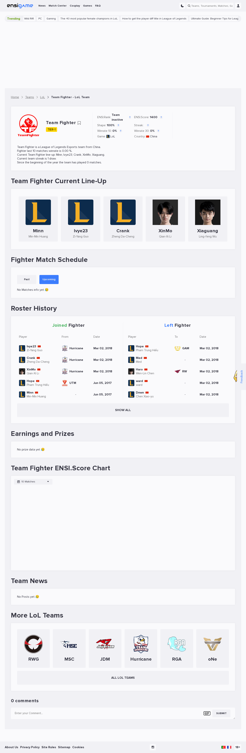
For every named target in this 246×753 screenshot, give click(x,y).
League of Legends (53, 147)
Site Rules (49, 747)
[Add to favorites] (79, 122)
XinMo (87, 155)
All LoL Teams (123, 678)
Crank (77, 155)
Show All (123, 410)
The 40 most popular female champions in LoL (80, 18)
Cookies (78, 747)
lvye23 (67, 155)
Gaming (42, 18)
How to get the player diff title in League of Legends (145, 18)
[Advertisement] (123, 55)
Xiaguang (98, 155)
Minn (59, 155)
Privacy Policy (30, 747)
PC (31, 18)
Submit (221, 713)
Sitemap (64, 747)
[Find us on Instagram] (153, 747)
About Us (11, 747)
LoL (112, 136)
